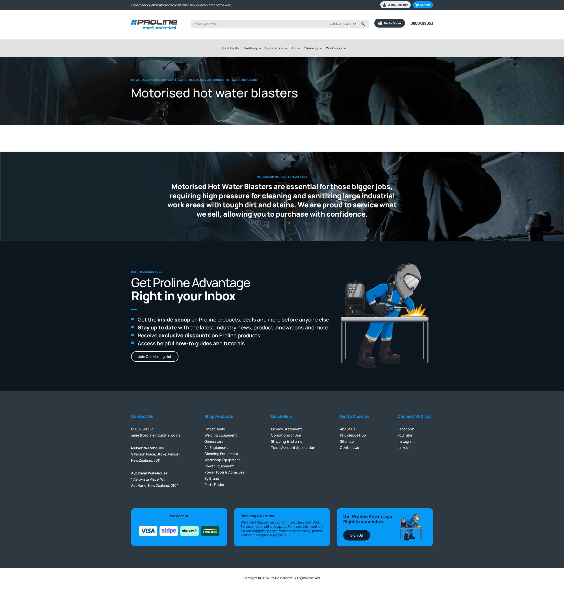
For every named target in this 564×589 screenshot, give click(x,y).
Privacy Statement (286, 429)
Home (135, 80)
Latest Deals (229, 48)
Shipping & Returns (270, 535)
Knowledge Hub (353, 435)
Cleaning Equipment (221, 453)
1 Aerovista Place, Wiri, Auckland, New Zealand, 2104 (155, 479)
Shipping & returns (286, 441)
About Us (347, 429)
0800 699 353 (421, 23)
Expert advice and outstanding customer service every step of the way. (181, 5)
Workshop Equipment (222, 459)
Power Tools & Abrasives (224, 472)
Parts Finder (391, 23)
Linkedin (405, 447)
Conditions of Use (286, 435)
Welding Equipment (220, 435)
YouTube (405, 435)
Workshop (334, 48)
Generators (274, 48)
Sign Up (356, 535)
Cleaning (311, 48)
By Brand (211, 478)
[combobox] (346, 24)
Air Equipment (216, 447)
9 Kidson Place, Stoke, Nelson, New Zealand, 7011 (155, 454)
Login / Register (398, 5)
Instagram (406, 441)
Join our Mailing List (154, 356)
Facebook (406, 429)
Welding (250, 48)
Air (293, 48)
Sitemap (347, 441)
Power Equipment (219, 466)
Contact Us (349, 447)
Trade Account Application (293, 447)
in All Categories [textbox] (340, 24)
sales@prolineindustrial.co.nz (155, 435)
